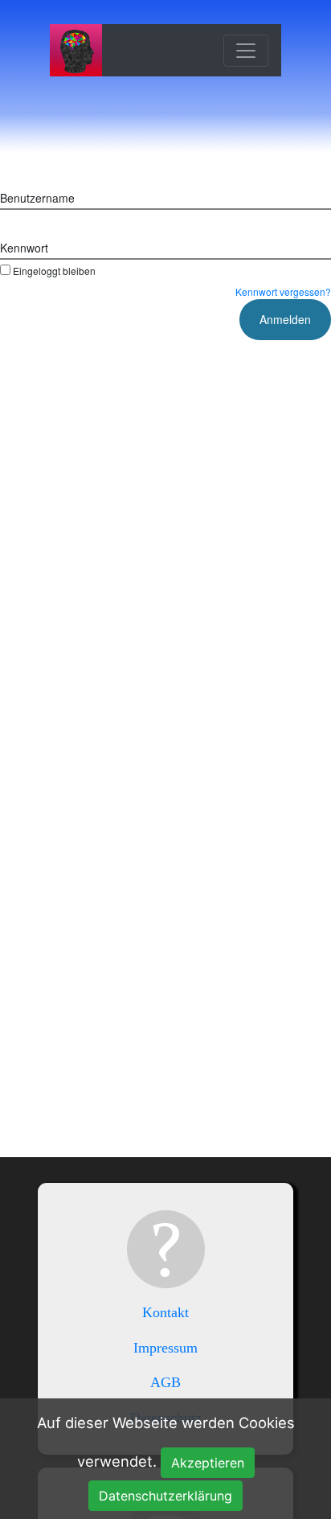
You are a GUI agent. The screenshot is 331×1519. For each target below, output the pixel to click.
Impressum (165, 1348)
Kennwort (24, 248)
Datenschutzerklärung (165, 1496)
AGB (165, 1382)
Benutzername (37, 198)
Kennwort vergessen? (283, 291)
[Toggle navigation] (245, 51)
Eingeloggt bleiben (54, 270)
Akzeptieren (207, 1463)
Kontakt (165, 1312)
